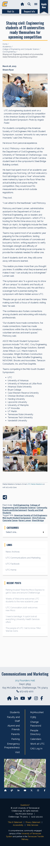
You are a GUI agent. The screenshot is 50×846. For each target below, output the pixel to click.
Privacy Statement (33, 822)
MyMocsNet (37, 712)
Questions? (25, 805)
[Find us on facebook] (41, 699)
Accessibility (18, 825)
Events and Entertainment (15, 510)
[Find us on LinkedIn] (16, 699)
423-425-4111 (26, 691)
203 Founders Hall (25, 680)
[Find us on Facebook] (44, 790)
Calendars (35, 739)
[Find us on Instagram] (36, 699)
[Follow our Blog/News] (12, 790)
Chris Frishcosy (38, 518)
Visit (17, 752)
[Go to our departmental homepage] (9, 699)
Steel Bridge (38, 520)
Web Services (32, 825)
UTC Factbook (12, 564)
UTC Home (11, 570)
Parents (15, 734)
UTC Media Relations (35, 484)
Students (7, 513)
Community (42, 508)
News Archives (13, 552)
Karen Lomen (25, 520)
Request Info (29, 11)
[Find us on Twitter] (30, 699)
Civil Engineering (21, 505)
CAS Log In (36, 748)
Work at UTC (37, 743)
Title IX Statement (15, 822)
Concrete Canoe (10, 520)
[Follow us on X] (32, 790)
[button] (29, 4)
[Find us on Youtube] (25, 790)
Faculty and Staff (35, 510)
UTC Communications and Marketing (23, 558)
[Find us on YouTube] (23, 699)
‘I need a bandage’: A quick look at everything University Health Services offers (23, 619)
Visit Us (10, 11)
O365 (33, 717)
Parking (15, 739)
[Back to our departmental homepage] (5, 790)
